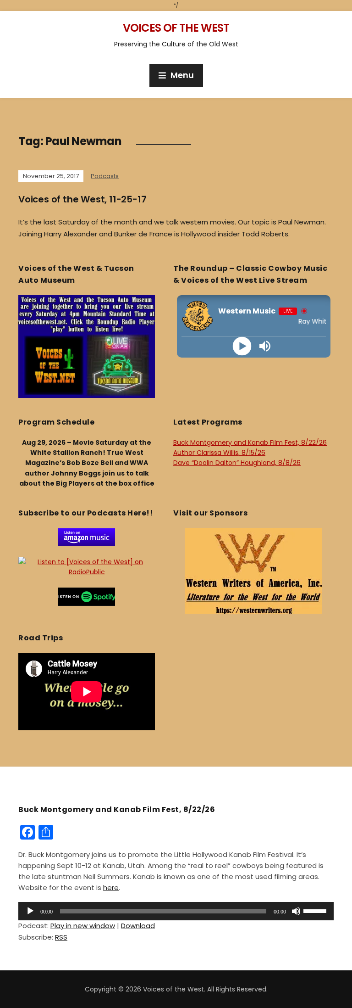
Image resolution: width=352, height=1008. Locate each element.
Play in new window (82, 925)
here (111, 887)
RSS (61, 937)
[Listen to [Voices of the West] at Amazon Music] (86, 536)
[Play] (242, 346)
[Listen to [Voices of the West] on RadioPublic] (86, 566)
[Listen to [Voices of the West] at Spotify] (86, 596)
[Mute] (296, 911)
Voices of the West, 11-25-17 (82, 199)
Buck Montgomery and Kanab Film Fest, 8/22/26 (250, 442)
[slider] (316, 910)
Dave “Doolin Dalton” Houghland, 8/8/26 (237, 462)
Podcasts (105, 176)
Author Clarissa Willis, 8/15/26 (219, 452)
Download (138, 925)
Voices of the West (176, 27)
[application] (176, 911)
